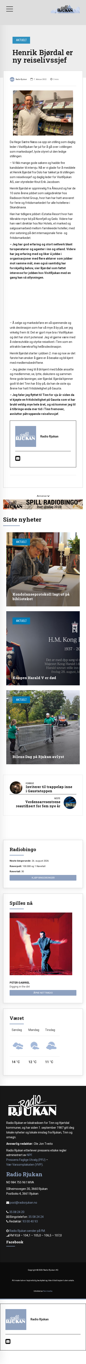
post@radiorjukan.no (23, 1202)
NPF (29, 1155)
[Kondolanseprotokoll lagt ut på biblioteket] (43, 569)
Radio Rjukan (21, 79)
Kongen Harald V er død (34, 677)
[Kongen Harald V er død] (43, 648)
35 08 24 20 (16, 1212)
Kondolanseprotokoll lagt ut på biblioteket (41, 596)
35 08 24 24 (36, 1216)
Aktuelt (21, 40)
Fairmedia (47, 1291)
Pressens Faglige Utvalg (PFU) (26, 1159)
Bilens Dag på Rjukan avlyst (38, 756)
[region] (43, 300)
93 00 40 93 (30, 1221)
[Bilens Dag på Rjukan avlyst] (43, 727)
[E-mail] (17, 459)
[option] (43, 113)
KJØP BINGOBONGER (43, 877)
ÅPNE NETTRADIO (43, 992)
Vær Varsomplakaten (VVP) (24, 1164)
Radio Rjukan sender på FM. (27, 1230)
